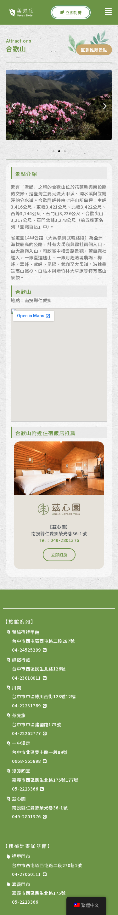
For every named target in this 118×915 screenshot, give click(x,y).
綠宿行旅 (23, 660)
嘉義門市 (23, 884)
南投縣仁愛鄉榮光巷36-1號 (40, 807)
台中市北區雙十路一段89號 (40, 752)
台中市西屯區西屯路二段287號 (43, 641)
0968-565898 (26, 761)
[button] (13, 106)
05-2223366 (25, 789)
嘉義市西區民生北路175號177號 (45, 780)
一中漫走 (23, 743)
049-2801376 (26, 816)
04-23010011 (26, 678)
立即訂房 (59, 555)
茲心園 (21, 799)
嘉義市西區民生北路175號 (39, 893)
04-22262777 (26, 733)
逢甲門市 (23, 856)
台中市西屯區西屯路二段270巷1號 (47, 865)
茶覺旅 (21, 715)
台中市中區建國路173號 (36, 724)
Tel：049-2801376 (59, 540)
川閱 (19, 687)
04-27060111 (26, 874)
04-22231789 (26, 705)
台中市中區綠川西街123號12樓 (44, 696)
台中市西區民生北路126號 (39, 668)
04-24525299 (26, 650)
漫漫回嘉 (23, 771)
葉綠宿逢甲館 (28, 632)
